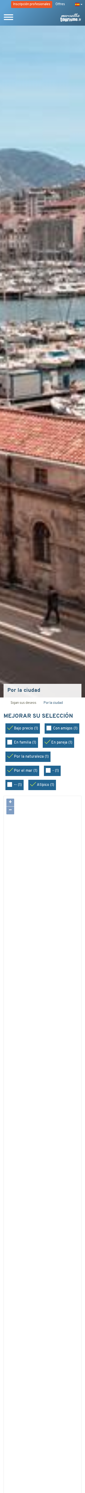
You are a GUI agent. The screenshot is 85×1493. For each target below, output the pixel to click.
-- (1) (18, 785)
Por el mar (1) (25, 770)
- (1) (55, 770)
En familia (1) (25, 742)
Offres (60, 4)
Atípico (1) (45, 785)
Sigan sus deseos (23, 703)
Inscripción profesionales (31, 4)
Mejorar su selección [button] (39, 716)
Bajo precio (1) (26, 728)
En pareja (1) (61, 742)
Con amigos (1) (65, 728)
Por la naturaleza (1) (31, 756)
